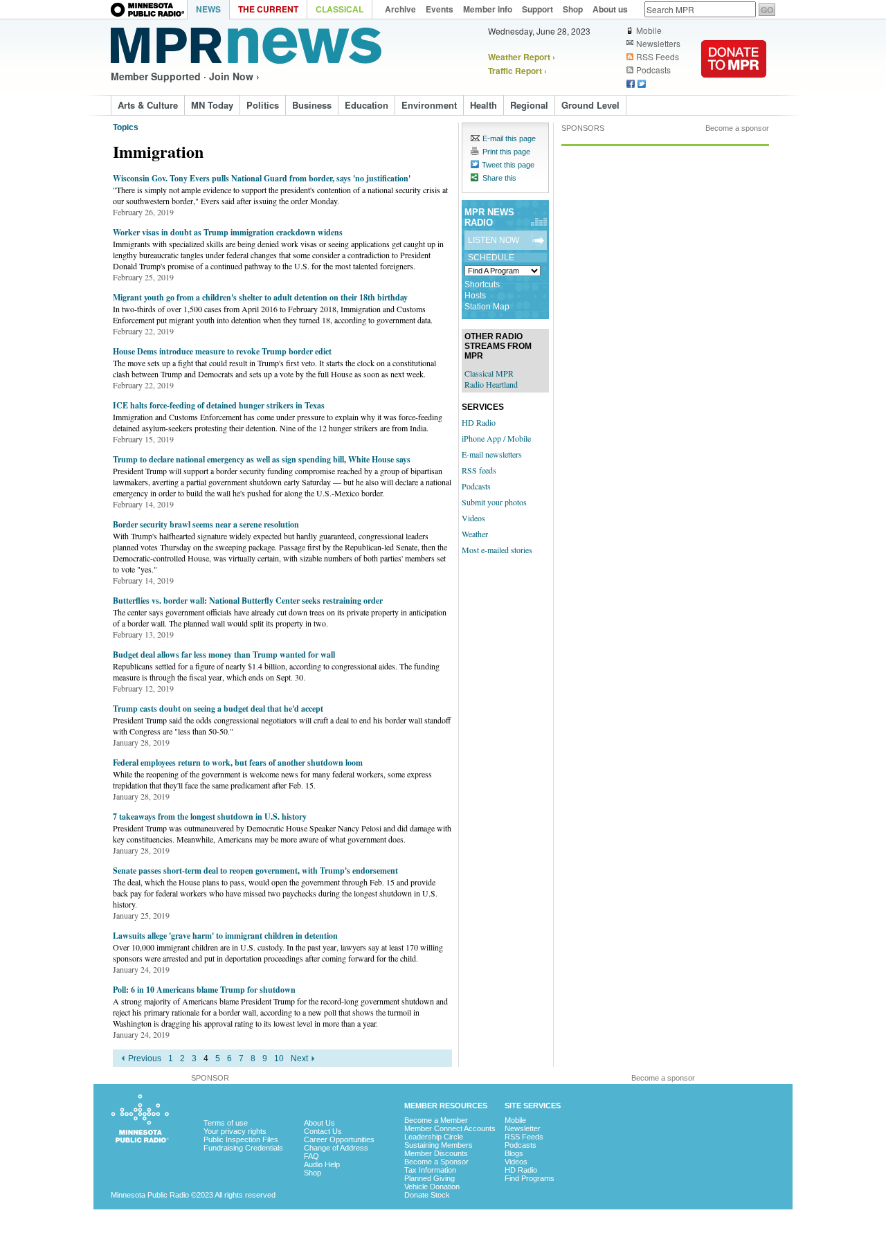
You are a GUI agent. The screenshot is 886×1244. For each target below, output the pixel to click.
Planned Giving (429, 1178)
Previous (144, 1058)
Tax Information (430, 1170)
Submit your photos (494, 501)
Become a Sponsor (436, 1161)
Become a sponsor (737, 128)
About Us (319, 1123)
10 (279, 1058)
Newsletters (658, 43)
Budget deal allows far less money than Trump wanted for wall (224, 654)
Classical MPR (489, 373)
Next (299, 1058)
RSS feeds (479, 470)
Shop (312, 1173)
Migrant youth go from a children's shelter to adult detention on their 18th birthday (260, 297)
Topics (125, 127)
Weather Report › (521, 57)
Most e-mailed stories (497, 549)
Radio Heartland (491, 384)
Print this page (506, 151)
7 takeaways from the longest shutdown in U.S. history (210, 816)
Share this (499, 178)
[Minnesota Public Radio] (149, 10)
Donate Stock (427, 1195)
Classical (339, 9)
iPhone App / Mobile (496, 438)
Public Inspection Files (241, 1139)
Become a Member (436, 1120)
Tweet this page (508, 165)
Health (483, 104)
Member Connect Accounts (450, 1128)
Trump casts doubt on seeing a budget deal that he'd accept (218, 708)
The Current (268, 9)
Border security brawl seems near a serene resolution (206, 524)
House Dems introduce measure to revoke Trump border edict (222, 351)
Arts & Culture (148, 104)
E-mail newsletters (492, 454)
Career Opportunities (339, 1139)
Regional (529, 104)
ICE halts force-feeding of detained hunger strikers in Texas (219, 405)
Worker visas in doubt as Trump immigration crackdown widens (228, 232)
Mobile (649, 30)
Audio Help (322, 1164)
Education (366, 104)
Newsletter (523, 1128)
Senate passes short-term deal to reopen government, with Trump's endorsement (255, 870)
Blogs (514, 1153)
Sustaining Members (438, 1145)
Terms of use (226, 1123)
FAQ (311, 1156)
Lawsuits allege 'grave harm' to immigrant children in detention (225, 935)
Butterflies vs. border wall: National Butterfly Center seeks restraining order (248, 600)
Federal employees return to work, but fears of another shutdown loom (238, 762)
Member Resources (445, 1105)
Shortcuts (482, 284)
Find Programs (529, 1178)
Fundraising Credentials (243, 1148)
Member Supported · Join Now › (185, 76)
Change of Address (336, 1148)
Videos (473, 517)
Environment (429, 104)
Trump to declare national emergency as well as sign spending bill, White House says (261, 459)
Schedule (491, 257)
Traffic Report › (517, 70)
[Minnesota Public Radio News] (246, 45)
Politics (262, 104)
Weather (475, 533)
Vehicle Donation (432, 1186)
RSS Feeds (657, 57)
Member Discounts (436, 1153)
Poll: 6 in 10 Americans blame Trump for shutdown (204, 989)
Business (312, 104)
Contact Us (323, 1131)
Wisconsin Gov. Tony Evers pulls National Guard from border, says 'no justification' (261, 178)
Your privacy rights (235, 1131)
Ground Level (590, 104)
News (208, 9)
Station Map (486, 307)
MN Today (212, 104)
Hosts (475, 295)
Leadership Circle (433, 1137)
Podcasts (653, 70)
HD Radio (479, 422)
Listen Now (493, 240)
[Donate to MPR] (733, 86)
